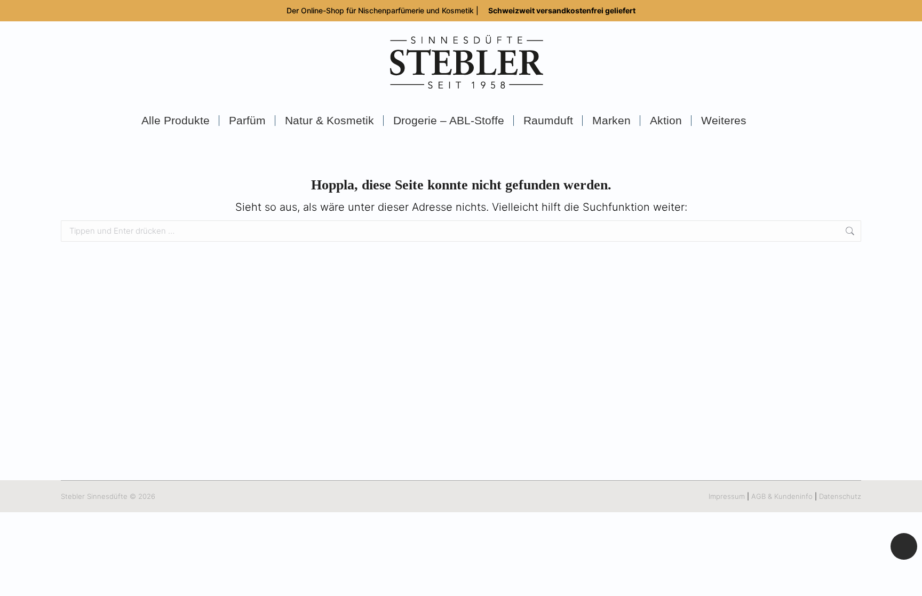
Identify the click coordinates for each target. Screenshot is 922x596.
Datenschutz (840, 496)
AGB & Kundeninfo (782, 496)
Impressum (727, 496)
